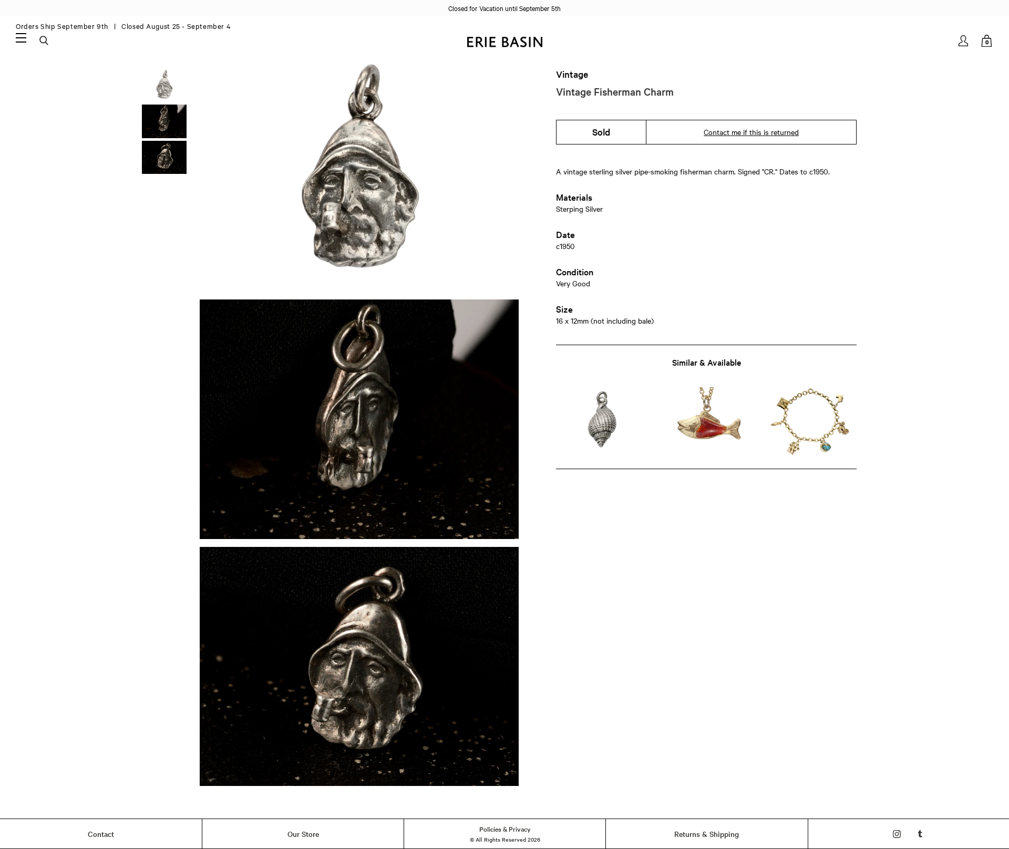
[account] (964, 40)
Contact (101, 834)
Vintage (572, 74)
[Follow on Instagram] (897, 834)
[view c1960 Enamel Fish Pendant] (706, 421)
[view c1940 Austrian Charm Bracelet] (811, 421)
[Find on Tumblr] (920, 834)
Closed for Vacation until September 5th (504, 8)
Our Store (303, 834)
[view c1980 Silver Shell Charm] (602, 421)
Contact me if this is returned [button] (751, 132)
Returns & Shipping (706, 834)
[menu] (21, 37)
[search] (44, 41)
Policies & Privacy (505, 828)
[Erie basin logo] (504, 40)
